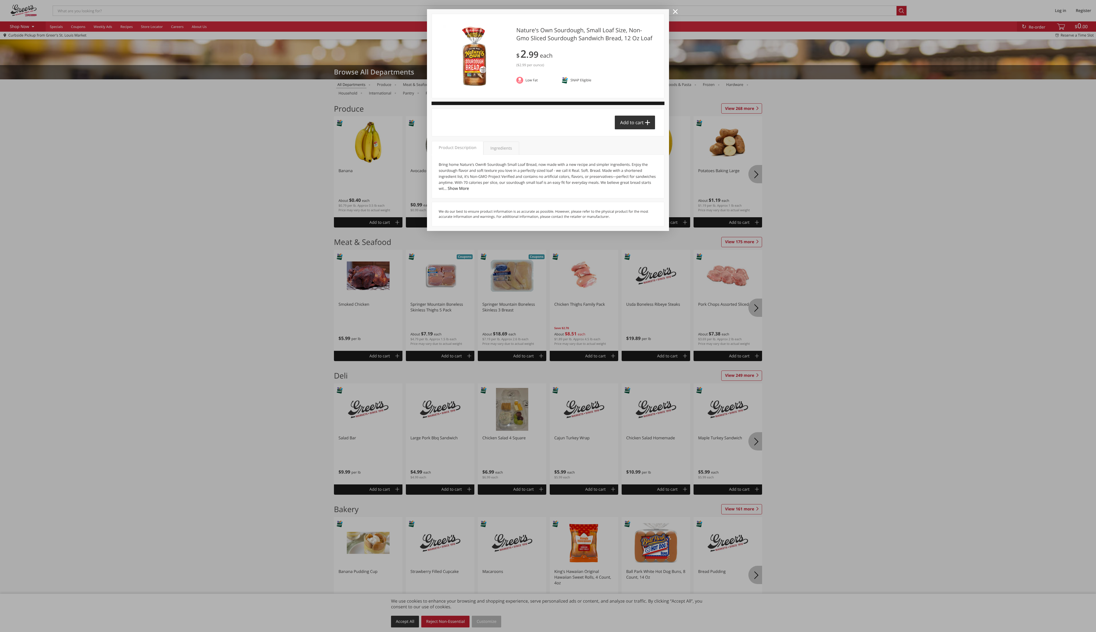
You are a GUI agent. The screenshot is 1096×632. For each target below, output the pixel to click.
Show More (458, 188)
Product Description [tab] (457, 147)
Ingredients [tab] (501, 148)
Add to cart (632, 122)
